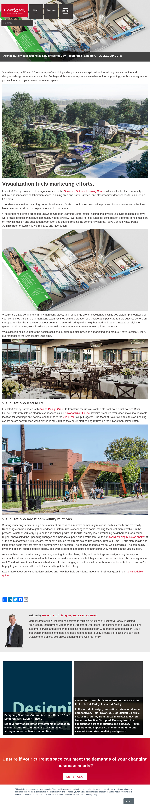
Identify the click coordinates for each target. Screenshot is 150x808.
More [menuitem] (65, 11)
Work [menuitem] (36, 10)
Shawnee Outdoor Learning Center (84, 191)
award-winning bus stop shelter (127, 537)
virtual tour (69, 417)
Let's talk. (75, 776)
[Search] (35, 23)
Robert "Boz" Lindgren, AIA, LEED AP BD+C (70, 615)
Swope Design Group (51, 409)
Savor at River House (77, 413)
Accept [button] (128, 801)
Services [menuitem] (51, 10)
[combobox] (17, 23)
